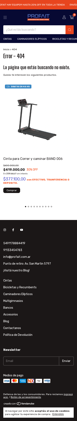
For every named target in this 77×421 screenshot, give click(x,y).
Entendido (58, 414)
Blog (6, 321)
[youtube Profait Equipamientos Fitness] (21, 230)
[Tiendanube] (19, 404)
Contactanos (12, 328)
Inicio (6, 49)
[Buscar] (70, 29)
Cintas (7, 38)
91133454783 (12, 250)
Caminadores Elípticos (32, 38)
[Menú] (5, 17)
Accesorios (10, 314)
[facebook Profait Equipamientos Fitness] (13, 230)
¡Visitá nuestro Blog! (16, 270)
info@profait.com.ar (16, 257)
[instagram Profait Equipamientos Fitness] (4, 230)
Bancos (8, 307)
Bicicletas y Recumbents (20, 287)
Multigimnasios (13, 301)
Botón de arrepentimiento (26, 397)
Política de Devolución (17, 335)
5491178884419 (14, 243)
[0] (71, 17)
